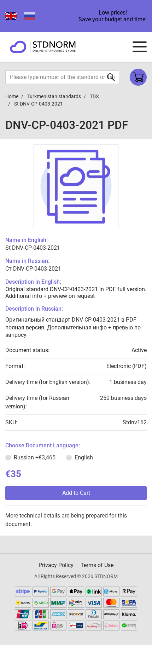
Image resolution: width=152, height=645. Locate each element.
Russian (34, 457)
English (84, 457)
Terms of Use (97, 565)
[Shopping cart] (138, 77)
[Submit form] (111, 77)
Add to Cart (76, 493)
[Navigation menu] (140, 46)
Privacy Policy (56, 565)
